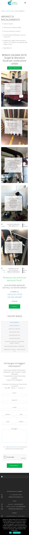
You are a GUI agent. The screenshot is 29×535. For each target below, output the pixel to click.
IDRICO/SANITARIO (14, 332)
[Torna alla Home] (13, 2)
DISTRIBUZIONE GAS (14, 335)
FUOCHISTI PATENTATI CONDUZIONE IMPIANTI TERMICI (14, 342)
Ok (10, 532)
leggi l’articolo (14, 68)
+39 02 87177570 (14, 294)
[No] (27, 526)
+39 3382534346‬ (20, 506)
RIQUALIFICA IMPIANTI (14, 329)
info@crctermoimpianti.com (16, 497)
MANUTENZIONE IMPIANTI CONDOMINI (14, 346)
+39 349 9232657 (18, 504)
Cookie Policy (16, 532)
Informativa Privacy (15, 447)
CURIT (9, 42)
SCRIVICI (14, 306)
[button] (25, 2)
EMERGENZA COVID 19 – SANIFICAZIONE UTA (14, 350)
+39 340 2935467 (14, 297)
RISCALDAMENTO (14, 322)
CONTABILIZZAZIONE (14, 338)
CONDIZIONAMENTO (14, 325)
